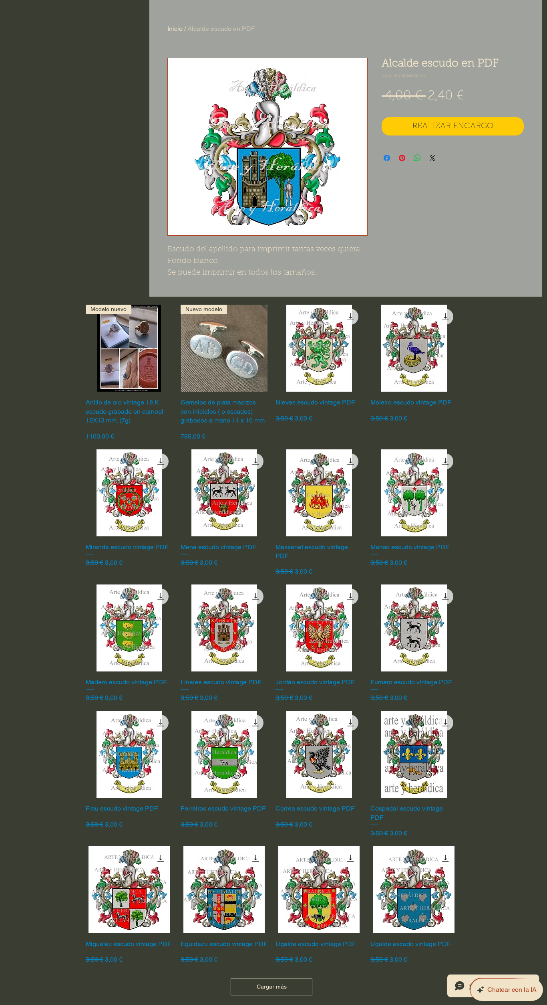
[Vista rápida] (319, 348)
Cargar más (272, 986)
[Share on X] (432, 158)
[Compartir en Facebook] (387, 158)
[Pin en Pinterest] (402, 158)
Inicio (175, 28)
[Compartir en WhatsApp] (417, 158)
